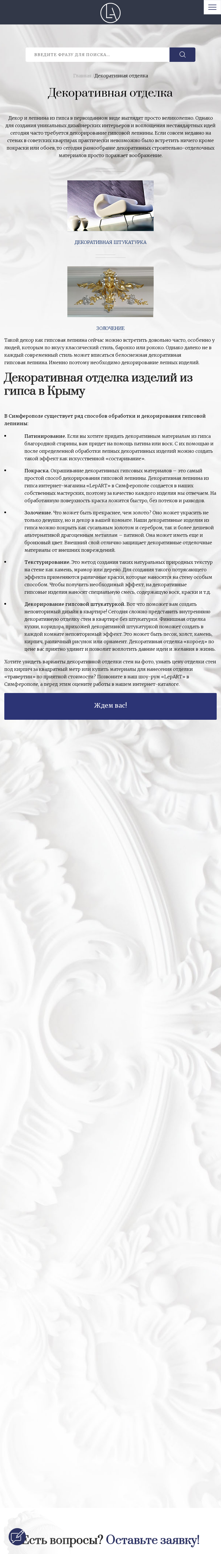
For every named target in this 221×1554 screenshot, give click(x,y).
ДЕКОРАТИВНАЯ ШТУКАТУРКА (110, 242)
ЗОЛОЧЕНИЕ (110, 328)
